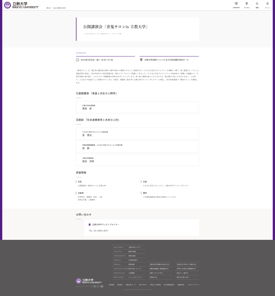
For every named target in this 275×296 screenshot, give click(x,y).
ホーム (49, 7)
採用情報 (111, 285)
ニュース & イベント (135, 277)
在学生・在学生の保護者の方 (186, 268)
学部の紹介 (132, 256)
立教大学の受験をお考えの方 (159, 264)
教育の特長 (132, 251)
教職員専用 (181, 285)
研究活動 (131, 264)
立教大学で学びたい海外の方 (186, 264)
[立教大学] (22, 5)
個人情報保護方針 (169, 285)
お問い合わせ (143, 285)
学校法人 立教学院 (155, 285)
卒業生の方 (153, 277)
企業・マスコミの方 (156, 273)
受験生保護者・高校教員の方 (159, 268)
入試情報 (131, 273)
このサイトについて (193, 285)
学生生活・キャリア (134, 268)
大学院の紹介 (133, 260)
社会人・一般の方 (182, 273)
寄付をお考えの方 (183, 277)
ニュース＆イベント (59, 7)
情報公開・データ (131, 285)
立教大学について (134, 247)
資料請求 (120, 285)
